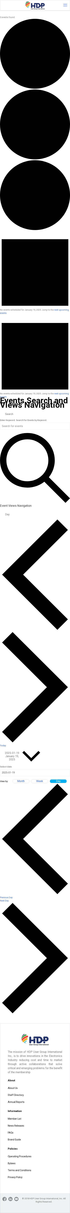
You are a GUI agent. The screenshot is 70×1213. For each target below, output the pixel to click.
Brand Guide (14, 1139)
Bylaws (11, 1163)
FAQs (10, 1132)
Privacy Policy (15, 1177)
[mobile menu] (65, 5)
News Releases (16, 1125)
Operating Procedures (19, 1156)
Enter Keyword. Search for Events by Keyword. (23, 420)
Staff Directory (16, 1095)
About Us (13, 1088)
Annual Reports (16, 1102)
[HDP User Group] (35, 5)
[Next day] (35, 742)
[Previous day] (35, 629)
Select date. (6, 766)
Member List (14, 1118)
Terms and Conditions (19, 1170)
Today (3, 745)
